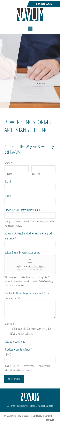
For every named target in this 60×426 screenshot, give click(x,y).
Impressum (50, 419)
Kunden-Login (44, 4)
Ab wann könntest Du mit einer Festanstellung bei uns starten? (28, 235)
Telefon (8, 196)
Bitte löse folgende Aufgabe (18, 349)
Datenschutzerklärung (15, 341)
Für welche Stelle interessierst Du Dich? (23, 210)
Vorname (8, 173)
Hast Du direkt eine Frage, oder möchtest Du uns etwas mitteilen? (27, 295)
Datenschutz (11, 323)
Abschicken (14, 379)
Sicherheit (48, 415)
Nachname (35, 173)
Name (8, 163)
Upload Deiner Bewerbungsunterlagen (24, 252)
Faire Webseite (24, 415)
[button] (30, 29)
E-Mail (8, 181)
